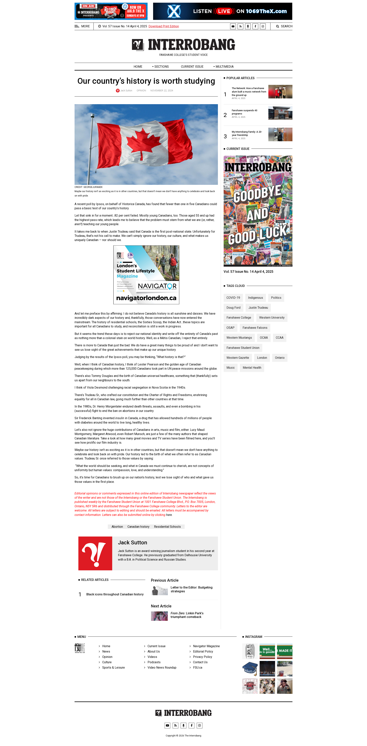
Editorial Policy (202, 651)
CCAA (279, 337)
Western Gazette (238, 358)
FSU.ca (196, 667)
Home (138, 66)
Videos (151, 657)
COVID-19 (233, 297)
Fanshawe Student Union (243, 347)
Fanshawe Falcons (255, 328)
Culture (106, 662)
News (105, 651)
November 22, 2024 (161, 90)
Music (231, 367)
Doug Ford (233, 307)
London (262, 358)
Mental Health (252, 367)
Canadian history (138, 526)
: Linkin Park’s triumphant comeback (187, 615)
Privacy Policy (201, 657)
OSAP (231, 328)
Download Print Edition (164, 26)
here (169, 515)
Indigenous (255, 297)
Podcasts (153, 662)
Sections (161, 66)
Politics (276, 297)
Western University (272, 317)
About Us (152, 651)
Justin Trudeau (258, 307)
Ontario (280, 358)
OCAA (264, 337)
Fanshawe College (239, 317)
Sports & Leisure (112, 667)
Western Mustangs (239, 337)
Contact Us (199, 662)
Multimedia (225, 66)
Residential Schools (167, 526)
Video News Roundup (160, 667)
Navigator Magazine (205, 646)
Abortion (117, 526)
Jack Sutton (126, 90)
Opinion (141, 90)
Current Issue (192, 66)
